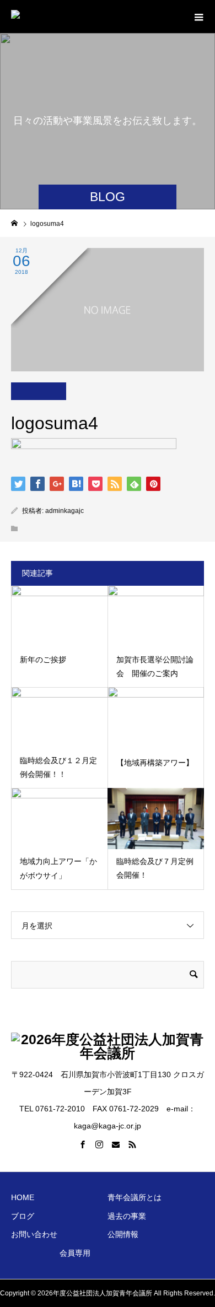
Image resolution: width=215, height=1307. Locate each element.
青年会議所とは (135, 1197)
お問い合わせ (34, 1234)
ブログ (22, 1216)
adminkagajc (64, 511)
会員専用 (75, 1253)
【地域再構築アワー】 (155, 762)
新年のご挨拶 (43, 659)
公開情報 (123, 1234)
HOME (22, 1197)
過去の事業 (127, 1216)
